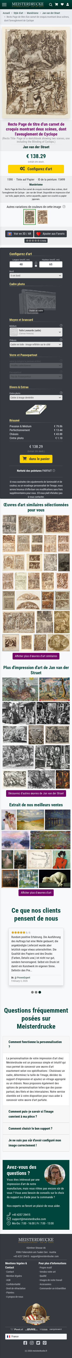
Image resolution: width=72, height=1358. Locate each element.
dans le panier (38, 459)
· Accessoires (45, 1284)
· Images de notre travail (50, 1280)
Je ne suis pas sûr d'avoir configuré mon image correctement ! (35, 1142)
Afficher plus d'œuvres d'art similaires (36, 656)
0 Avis (43, 240)
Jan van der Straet (51, 13)
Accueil (6, 13)
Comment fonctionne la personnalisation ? (35, 1044)
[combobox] (36, 275)
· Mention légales (13, 1276)
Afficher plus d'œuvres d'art (36, 892)
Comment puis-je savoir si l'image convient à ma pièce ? (31, 1114)
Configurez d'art (38, 169)
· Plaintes (9, 1292)
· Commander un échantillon (52, 1288)
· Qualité (42, 1276)
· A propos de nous (14, 1296)
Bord (11, 271)
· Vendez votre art (47, 1271)
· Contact (9, 1271)
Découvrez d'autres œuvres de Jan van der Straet (36, 793)
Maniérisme (32, 13)
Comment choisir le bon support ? (30, 1128)
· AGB (7, 1280)
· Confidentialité (12, 1284)
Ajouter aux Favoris (52, 233)
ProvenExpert (23, 977)
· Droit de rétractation (15, 1288)
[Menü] (4, 4)
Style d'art (18, 13)
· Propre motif (45, 1267)
